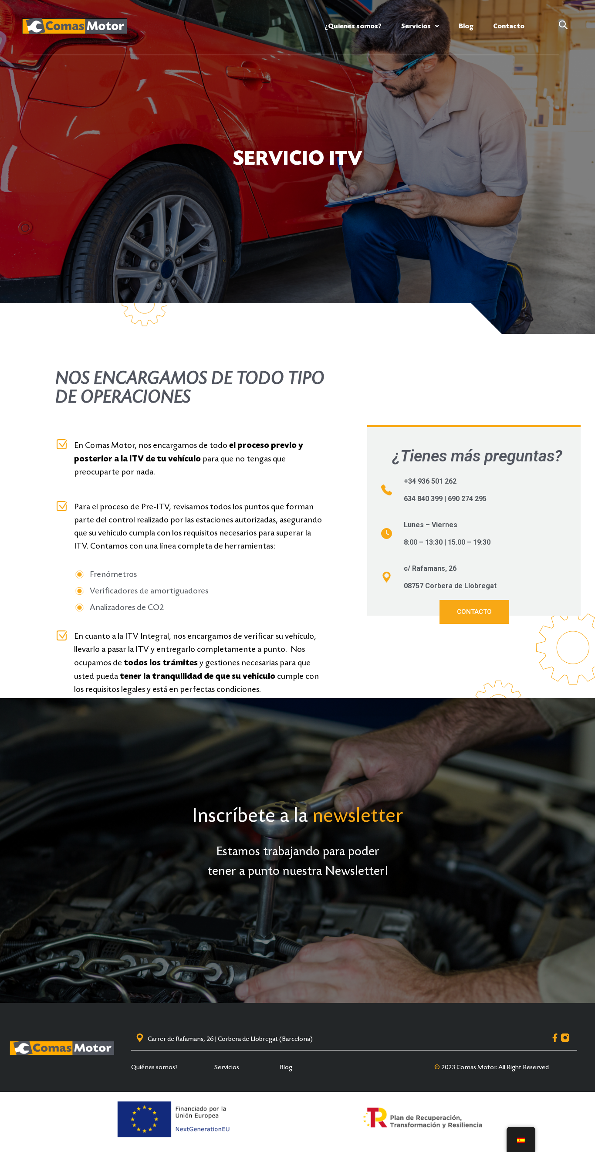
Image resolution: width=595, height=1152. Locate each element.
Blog (466, 26)
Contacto (508, 26)
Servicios (416, 26)
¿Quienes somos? (353, 26)
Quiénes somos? (154, 1067)
